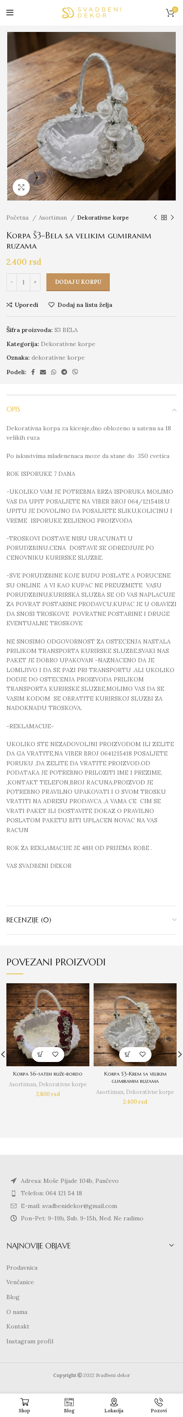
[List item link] (91, 1193)
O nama (16, 1312)
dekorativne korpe (58, 357)
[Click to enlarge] (21, 187)
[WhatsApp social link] (54, 372)
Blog (13, 1297)
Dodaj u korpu (78, 282)
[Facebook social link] (33, 372)
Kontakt (17, 1326)
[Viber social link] (75, 372)
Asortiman (54, 217)
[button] (40, 1054)
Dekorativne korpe (103, 217)
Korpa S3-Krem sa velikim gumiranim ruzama (135, 1078)
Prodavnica (21, 1267)
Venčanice (20, 1282)
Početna (18, 217)
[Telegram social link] (64, 372)
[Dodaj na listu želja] (55, 1054)
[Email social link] (43, 372)
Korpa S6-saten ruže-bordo (48, 1074)
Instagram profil (29, 1341)
